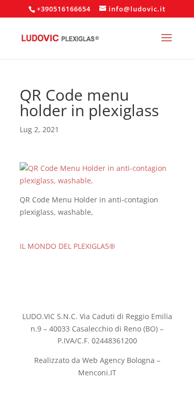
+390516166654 (64, 8)
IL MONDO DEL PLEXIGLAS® (67, 246)
